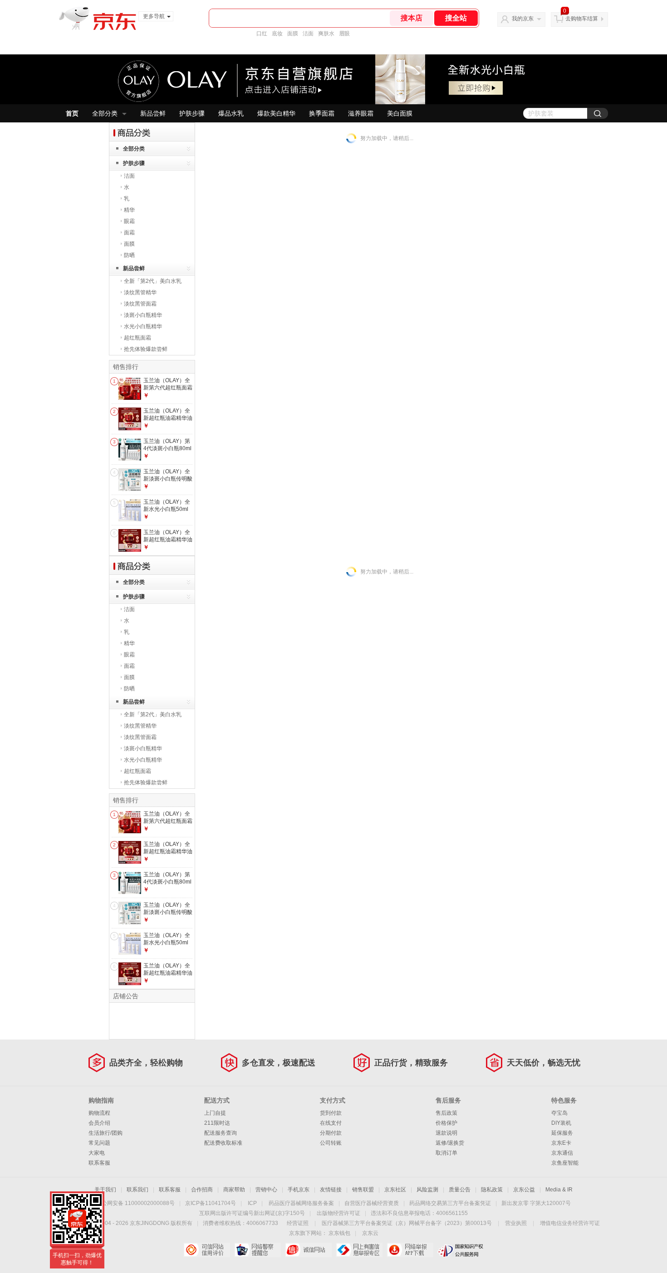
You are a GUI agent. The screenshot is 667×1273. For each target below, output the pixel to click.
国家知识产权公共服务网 (460, 1250)
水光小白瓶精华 (143, 326)
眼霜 (129, 221)
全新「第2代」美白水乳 (152, 281)
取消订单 (446, 1153)
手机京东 (298, 1189)
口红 (261, 33)
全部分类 (105, 113)
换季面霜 (321, 113)
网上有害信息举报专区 (359, 1250)
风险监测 (427, 1189)
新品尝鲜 (153, 113)
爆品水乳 (231, 113)
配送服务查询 (220, 1133)
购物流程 (99, 1113)
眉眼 (344, 33)
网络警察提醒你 (257, 1250)
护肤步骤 (192, 113)
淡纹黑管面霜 (140, 304)
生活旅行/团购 (105, 1133)
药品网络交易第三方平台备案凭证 (450, 1203)
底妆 (277, 33)
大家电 (96, 1153)
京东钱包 (339, 1233)
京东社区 (395, 1189)
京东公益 (524, 1189)
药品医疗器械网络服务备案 (301, 1203)
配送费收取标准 (223, 1143)
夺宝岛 (559, 1113)
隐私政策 (492, 1189)
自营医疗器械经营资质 (371, 1203)
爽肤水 (326, 33)
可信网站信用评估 (206, 1250)
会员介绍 (99, 1123)
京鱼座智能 (565, 1163)
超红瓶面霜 (137, 338)
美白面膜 (399, 113)
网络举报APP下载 (410, 1250)
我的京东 (523, 18)
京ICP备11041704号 (210, 1203)
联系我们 (137, 1189)
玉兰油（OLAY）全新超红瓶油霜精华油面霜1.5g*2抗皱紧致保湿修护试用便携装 (167, 543)
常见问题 (99, 1143)
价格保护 (446, 1123)
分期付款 (331, 1133)
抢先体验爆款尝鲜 (145, 349)
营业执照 (516, 1223)
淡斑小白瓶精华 (143, 315)
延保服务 (562, 1133)
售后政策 (446, 1113)
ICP (252, 1203)
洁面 (308, 33)
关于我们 (105, 1189)
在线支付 (331, 1123)
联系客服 (99, 1163)
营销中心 (266, 1189)
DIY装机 (561, 1123)
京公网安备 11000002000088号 (135, 1203)
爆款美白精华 (276, 113)
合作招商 (202, 1189)
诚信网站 (308, 1250)
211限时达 (217, 1123)
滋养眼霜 (360, 113)
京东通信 (562, 1153)
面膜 (292, 33)
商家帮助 (234, 1189)
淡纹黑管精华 (140, 292)
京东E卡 (561, 1143)
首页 (72, 113)
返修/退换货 (450, 1143)
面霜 (129, 232)
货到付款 (331, 1113)
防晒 (129, 255)
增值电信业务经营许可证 (570, 1223)
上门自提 (215, 1113)
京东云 (370, 1233)
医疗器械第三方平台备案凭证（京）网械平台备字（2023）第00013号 (407, 1223)
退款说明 (446, 1133)
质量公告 (460, 1189)
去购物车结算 (581, 18)
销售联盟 (363, 1189)
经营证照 (298, 1223)
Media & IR (559, 1189)
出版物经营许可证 (338, 1213)
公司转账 (331, 1143)
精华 (129, 210)
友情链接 (331, 1189)
